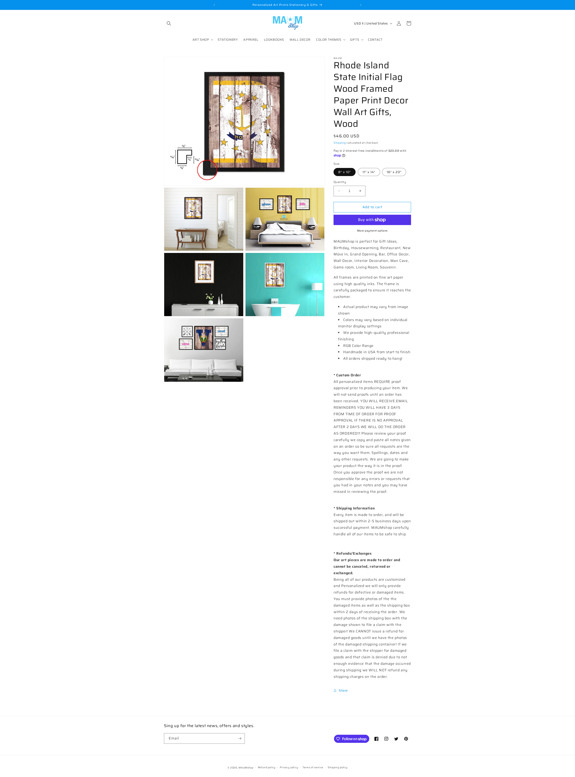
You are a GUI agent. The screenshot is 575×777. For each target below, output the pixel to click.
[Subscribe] (240, 738)
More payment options (372, 231)
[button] (169, 23)
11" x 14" (369, 172)
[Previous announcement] (214, 5)
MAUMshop (246, 768)
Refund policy (267, 767)
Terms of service (313, 767)
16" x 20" (394, 172)
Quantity (340, 182)
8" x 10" (344, 172)
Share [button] (343, 690)
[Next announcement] (361, 5)
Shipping (340, 143)
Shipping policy (338, 767)
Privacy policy (289, 767)
